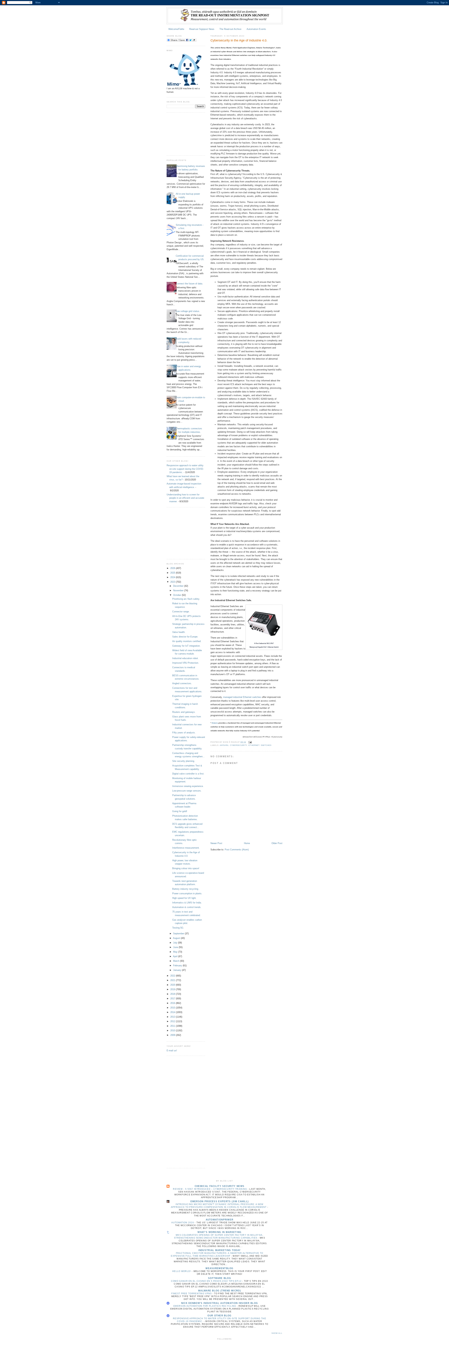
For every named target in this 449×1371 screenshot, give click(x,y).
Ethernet (254, 745)
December (178, 586)
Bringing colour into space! (185, 868)
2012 (173, 1021)
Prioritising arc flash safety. (186, 599)
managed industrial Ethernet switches (242, 697)
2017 (173, 998)
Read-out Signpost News (201, 29)
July (175, 942)
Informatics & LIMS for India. (187, 902)
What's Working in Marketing (219, 1232)
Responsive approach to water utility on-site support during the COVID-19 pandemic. (185, 469)
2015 (173, 1007)
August (177, 938)
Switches (266, 745)
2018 (173, 994)
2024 (173, 577)
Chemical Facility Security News (219, 1186)
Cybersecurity (238, 745)
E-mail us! (172, 1050)
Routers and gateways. (184, 712)
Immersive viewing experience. (188, 786)
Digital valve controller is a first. (188, 773)
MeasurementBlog (219, 1268)
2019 (173, 989)
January (177, 970)
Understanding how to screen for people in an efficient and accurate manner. (185, 498)
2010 (173, 1030)
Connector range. (181, 611)
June (176, 947)
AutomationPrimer (219, 1219)
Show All (277, 1333)
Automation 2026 (183, 1222)
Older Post (277, 843)
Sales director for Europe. (185, 636)
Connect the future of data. (189, 283)
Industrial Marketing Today (219, 1250)
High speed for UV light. (184, 898)
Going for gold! (179, 811)
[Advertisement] (184, 133)
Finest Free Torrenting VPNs (191, 1293)
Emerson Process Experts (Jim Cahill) (219, 1201)
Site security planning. (183, 761)
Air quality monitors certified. (186, 641)
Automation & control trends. (186, 907)
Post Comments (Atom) (237, 849)
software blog (219, 1278)
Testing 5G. (178, 927)
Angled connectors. (182, 683)
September (179, 933)
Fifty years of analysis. (184, 732)
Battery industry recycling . (186, 889)
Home (247, 843)
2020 (173, 985)
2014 (173, 1012)
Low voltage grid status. (188, 311)
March (176, 961)
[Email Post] (250, 742)
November (178, 590)
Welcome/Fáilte (176, 29)
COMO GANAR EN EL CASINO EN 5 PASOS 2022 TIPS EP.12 (206, 1281)
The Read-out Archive (230, 29)
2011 (173, 1026)
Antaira (215, 723)
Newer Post (216, 843)
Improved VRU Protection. (185, 663)
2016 (173, 1003)
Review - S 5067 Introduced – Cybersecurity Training (210, 1189)
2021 (173, 980)
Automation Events (256, 29)
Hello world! (182, 1271)
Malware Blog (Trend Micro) (219, 1290)
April (175, 956)
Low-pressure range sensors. (187, 790)
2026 (173, 568)
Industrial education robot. (185, 658)
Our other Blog (219, 1315)
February (178, 965)
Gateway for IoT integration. (186, 645)
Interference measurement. (186, 847)
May (175, 951)
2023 (173, 582)
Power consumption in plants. (187, 893)
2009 (173, 1035)
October (177, 595)
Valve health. (178, 632)
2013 (173, 1016)
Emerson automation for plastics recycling (205, 1306)
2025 (173, 572)
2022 (173, 975)
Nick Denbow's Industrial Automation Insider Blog (219, 1303)
